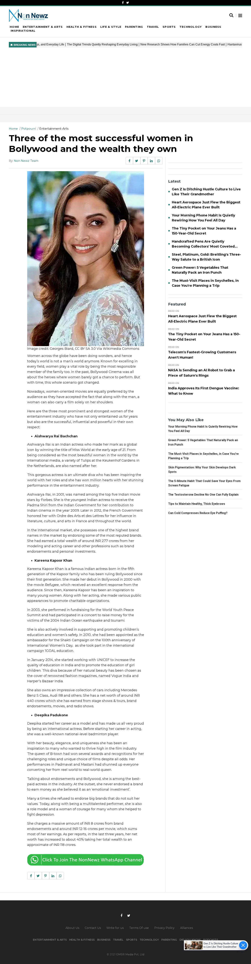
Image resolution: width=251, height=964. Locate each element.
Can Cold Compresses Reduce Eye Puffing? (197, 513)
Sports (169, 27)
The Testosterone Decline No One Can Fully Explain (203, 494)
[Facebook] (123, 2)
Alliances (186, 928)
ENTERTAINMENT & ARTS (50, 939)
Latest (174, 181)
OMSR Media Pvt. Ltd (130, 954)
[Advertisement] (125, 79)
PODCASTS (210, 939)
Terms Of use (139, 928)
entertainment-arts (53, 128)
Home (14, 27)
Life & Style (110, 27)
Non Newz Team (26, 161)
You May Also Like (186, 420)
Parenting (134, 27)
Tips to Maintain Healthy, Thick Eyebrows (196, 504)
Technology (191, 27)
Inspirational (23, 30)
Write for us (115, 928)
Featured (177, 304)
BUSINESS (103, 939)
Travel (153, 27)
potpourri (28, 128)
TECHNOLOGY (149, 939)
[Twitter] (127, 2)
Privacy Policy (164, 928)
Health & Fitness (82, 27)
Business (213, 27)
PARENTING (169, 939)
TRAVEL (118, 939)
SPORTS (131, 939)
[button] (240, 16)
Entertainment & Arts (43, 27)
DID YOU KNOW (190, 939)
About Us (72, 928)
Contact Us (93, 928)
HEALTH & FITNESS (82, 939)
